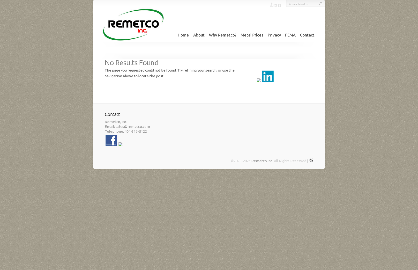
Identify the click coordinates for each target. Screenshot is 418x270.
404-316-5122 (136, 131)
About (199, 35)
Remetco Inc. (262, 161)
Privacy (274, 35)
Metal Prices (252, 35)
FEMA (290, 35)
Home (183, 35)
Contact (307, 35)
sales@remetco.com (133, 126)
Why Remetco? (222, 35)
